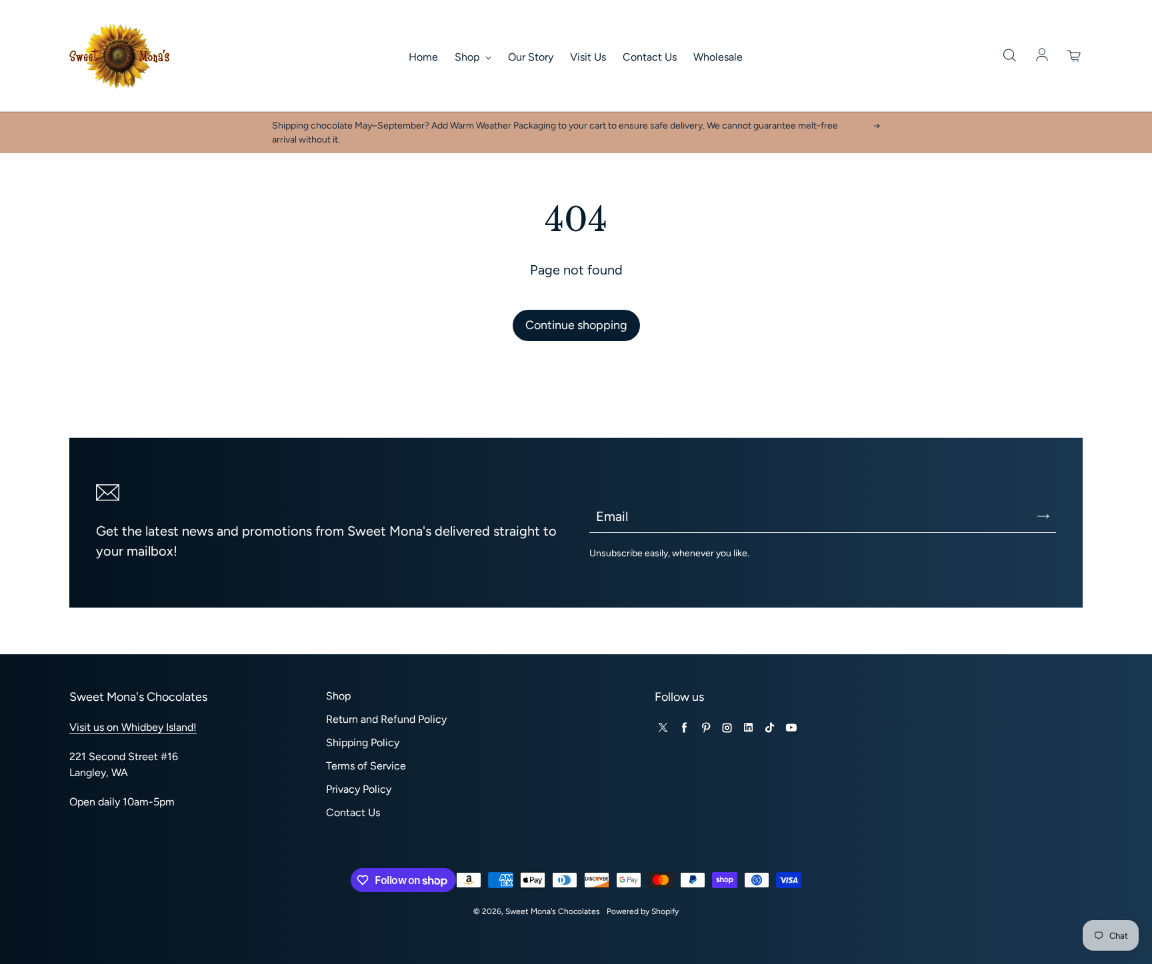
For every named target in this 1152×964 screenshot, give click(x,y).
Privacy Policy (358, 789)
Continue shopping (576, 325)
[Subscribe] (1043, 516)
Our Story (530, 57)
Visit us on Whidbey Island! (133, 727)
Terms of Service (366, 765)
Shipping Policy (362, 742)
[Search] (1009, 56)
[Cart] (1075, 56)
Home (423, 57)
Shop (468, 57)
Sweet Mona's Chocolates (552, 911)
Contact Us (650, 57)
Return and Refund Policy (386, 719)
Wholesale (718, 57)
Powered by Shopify (643, 911)
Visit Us (588, 57)
